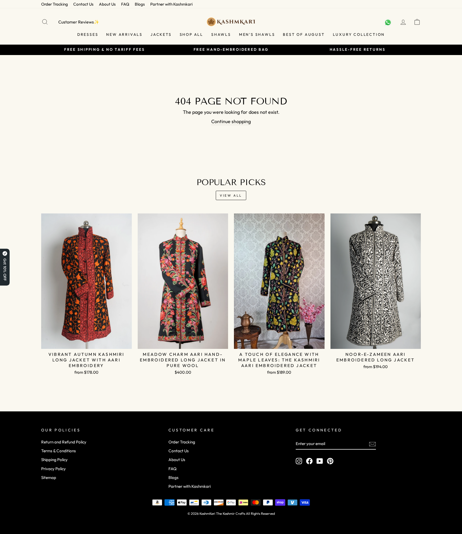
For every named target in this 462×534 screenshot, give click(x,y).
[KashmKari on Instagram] (299, 461)
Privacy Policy (53, 468)
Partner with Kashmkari (171, 4)
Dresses (87, 34)
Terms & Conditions (58, 450)
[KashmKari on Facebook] (309, 461)
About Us (107, 4)
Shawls (221, 34)
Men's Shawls (257, 34)
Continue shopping (231, 121)
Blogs (140, 4)
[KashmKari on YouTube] (320, 461)
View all (231, 195)
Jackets (161, 34)
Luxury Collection (359, 34)
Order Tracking (54, 4)
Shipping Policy (54, 459)
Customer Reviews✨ (78, 22)
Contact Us (83, 4)
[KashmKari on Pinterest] (330, 461)
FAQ (125, 4)
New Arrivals (124, 34)
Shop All (191, 34)
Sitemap (48, 477)
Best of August (304, 34)
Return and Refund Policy (63, 442)
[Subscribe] (372, 443)
